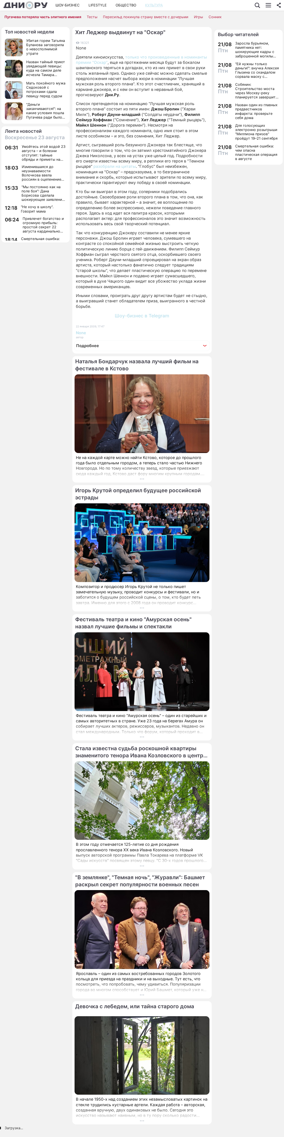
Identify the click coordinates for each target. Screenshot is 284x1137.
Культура (154, 5)
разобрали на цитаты (114, 166)
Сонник (215, 17)
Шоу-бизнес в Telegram (142, 315)
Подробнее (87, 345)
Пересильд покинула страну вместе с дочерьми (145, 17)
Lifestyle (98, 5)
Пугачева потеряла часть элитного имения (42, 17)
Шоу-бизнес (67, 5)
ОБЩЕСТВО (126, 5)
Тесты (92, 17)
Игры (198, 17)
